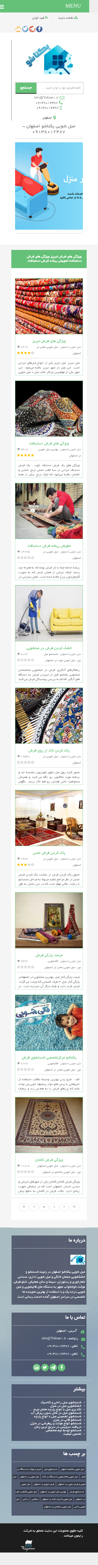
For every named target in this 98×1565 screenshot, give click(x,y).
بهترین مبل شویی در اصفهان (53, 1492)
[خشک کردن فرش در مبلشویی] (49, 614)
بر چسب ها (74, 1454)
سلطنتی (34, 1499)
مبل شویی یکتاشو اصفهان (72, 1469)
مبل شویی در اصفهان (29, 1477)
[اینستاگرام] (18, 29)
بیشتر (79, 1389)
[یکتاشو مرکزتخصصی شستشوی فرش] (49, 1023)
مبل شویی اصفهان (47, 1166)
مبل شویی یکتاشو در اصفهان (58, 1172)
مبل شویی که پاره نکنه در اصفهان (57, 1499)
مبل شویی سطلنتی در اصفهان (57, 1507)
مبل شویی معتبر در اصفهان (59, 967)
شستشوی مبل (50, 1469)
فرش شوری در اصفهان (43, 1484)
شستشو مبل (51, 654)
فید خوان (38, 18)
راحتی (25, 1499)
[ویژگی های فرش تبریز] (49, 307)
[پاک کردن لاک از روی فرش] (49, 716)
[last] (24, 1207)
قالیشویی (53, 961)
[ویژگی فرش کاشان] (49, 1126)
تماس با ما (75, 1317)
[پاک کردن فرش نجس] (49, 819)
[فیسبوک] (39, 29)
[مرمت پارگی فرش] (49, 921)
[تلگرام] (32, 29)
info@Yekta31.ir (46, 98)
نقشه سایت (66, 18)
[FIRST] (74, 1207)
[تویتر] (25, 29)
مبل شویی (25, 1484)
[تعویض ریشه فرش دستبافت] (49, 512)
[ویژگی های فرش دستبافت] (49, 409)
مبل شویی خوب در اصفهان (60, 660)
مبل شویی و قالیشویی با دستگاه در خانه (60, 1477)
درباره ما (77, 1240)
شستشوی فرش (76, 1492)
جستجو (26, 88)
